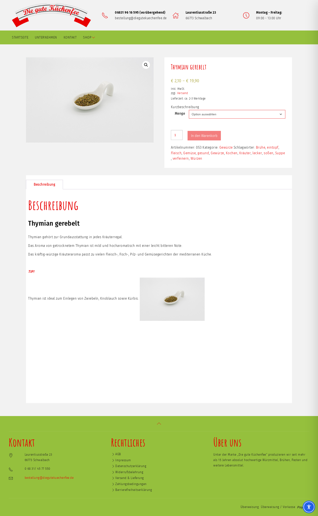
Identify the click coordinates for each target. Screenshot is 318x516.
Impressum (123, 460)
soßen (268, 153)
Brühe (260, 147)
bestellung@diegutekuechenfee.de (141, 18)
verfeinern (181, 158)
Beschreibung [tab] (44, 184)
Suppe (280, 153)
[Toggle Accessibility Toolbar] (309, 507)
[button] (146, 65)
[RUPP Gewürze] (53, 15)
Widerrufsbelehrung (129, 472)
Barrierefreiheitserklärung (133, 490)
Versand (182, 93)
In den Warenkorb (204, 136)
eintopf (272, 147)
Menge (180, 113)
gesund (203, 153)
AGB (118, 454)
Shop (87, 37)
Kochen (232, 153)
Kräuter (245, 153)
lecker (257, 153)
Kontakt (70, 37)
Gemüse (189, 153)
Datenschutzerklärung (130, 466)
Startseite (20, 37)
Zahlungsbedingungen (131, 484)
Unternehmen (46, 37)
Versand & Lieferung (129, 478)
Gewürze (226, 147)
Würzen (196, 158)
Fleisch (176, 153)
